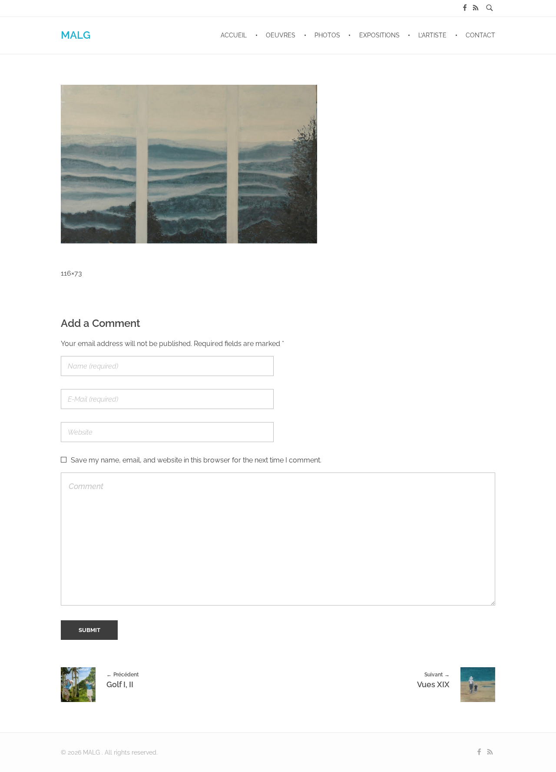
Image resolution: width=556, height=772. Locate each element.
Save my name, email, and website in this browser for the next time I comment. (196, 460)
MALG (75, 35)
